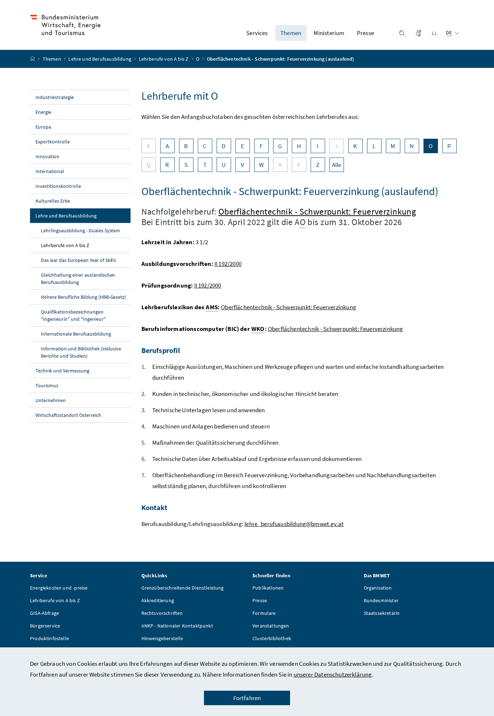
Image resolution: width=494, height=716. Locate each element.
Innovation (47, 156)
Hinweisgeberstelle (162, 638)
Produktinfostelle (49, 638)
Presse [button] (365, 33)
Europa (43, 127)
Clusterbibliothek (271, 638)
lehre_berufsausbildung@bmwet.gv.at (294, 524)
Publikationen (268, 588)
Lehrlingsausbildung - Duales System (80, 230)
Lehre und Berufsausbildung (100, 59)
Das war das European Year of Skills (78, 260)
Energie (43, 112)
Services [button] (257, 33)
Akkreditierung (157, 600)
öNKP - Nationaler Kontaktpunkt (177, 625)
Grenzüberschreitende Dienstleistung (182, 588)
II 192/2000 (228, 264)
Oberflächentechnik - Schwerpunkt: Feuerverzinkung (317, 211)
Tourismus (46, 385)
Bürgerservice (45, 625)
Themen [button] (290, 33)
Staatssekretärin (382, 613)
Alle (336, 165)
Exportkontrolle (52, 141)
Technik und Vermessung (62, 370)
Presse (259, 600)
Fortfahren (247, 698)
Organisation (378, 588)
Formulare (264, 613)
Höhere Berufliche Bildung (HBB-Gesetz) (83, 297)
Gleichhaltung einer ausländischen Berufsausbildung (78, 278)
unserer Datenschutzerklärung (333, 674)
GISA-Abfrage (44, 613)
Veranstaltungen (270, 625)
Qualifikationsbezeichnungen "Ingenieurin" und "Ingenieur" (73, 315)
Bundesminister (381, 600)
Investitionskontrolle (58, 186)
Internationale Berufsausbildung (76, 334)
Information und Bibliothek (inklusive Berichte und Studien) (81, 352)
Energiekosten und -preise (59, 588)
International (49, 171)
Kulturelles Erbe (52, 201)
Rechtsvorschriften (162, 613)
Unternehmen (50, 400)
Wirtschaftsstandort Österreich (68, 415)
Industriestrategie (54, 97)
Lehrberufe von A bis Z (164, 59)
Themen (52, 59)
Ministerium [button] (329, 33)
